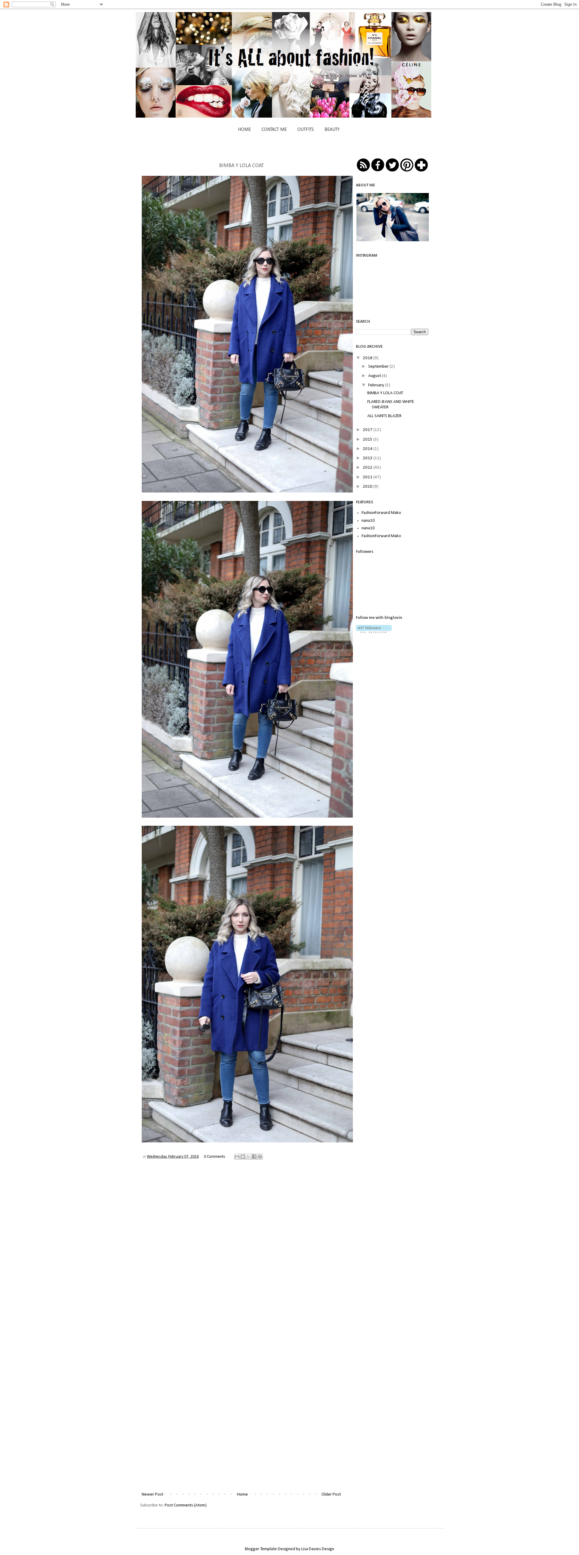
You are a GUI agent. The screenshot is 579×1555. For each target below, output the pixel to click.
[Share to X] (248, 1157)
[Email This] (237, 1157)
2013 (368, 458)
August (375, 376)
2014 (368, 449)
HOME (244, 129)
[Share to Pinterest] (260, 1157)
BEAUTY (332, 129)
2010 (368, 486)
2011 (368, 477)
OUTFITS (305, 129)
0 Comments (214, 1157)
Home (242, 1494)
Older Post (331, 1494)
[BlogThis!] (243, 1157)
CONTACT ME (274, 129)
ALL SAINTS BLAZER (384, 416)
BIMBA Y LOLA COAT (385, 393)
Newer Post (152, 1494)
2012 (368, 467)
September (379, 366)
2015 (368, 439)
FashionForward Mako (381, 513)
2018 (368, 358)
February (376, 385)
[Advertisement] (401, 682)
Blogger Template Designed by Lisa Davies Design (289, 1549)
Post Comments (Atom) (186, 1505)
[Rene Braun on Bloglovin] (374, 632)
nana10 (368, 520)
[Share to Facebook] (254, 1157)
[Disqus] (241, 1252)
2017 (368, 430)
